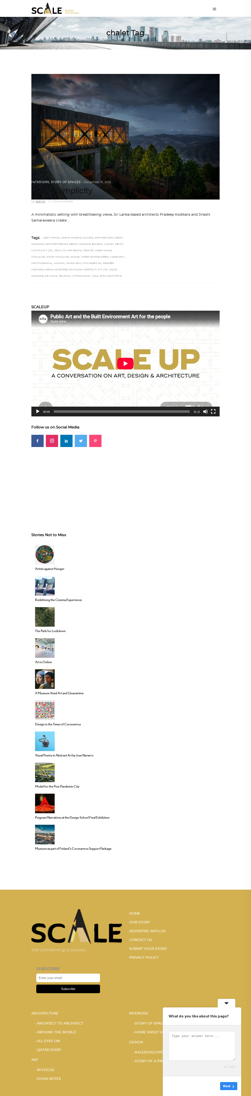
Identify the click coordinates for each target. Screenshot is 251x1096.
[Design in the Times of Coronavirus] (45, 709)
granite (88, 251)
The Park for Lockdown (50, 631)
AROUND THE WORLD (56, 1032)
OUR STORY (139, 922)
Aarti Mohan (51, 238)
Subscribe (68, 989)
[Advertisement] (125, 481)
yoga (95, 276)
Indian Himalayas (58, 257)
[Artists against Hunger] (45, 554)
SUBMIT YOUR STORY (148, 949)
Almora (88, 238)
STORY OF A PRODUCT (155, 1061)
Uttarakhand (81, 276)
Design (136, 1042)
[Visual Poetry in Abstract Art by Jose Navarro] (45, 740)
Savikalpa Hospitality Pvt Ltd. (88, 270)
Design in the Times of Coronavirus (58, 724)
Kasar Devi (117, 257)
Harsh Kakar (103, 251)
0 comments (63, 201)
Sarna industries (56, 270)
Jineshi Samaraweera (95, 257)
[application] (125, 363)
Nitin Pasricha (92, 263)
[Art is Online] (45, 647)
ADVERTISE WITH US (147, 931)
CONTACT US (140, 940)
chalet (108, 244)
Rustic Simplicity (61, 191)
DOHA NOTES (49, 1079)
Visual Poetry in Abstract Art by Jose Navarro (64, 755)
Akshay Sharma (72, 238)
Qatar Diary (49, 1050)
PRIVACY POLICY (143, 957)
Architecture (44, 1013)
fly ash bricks (72, 251)
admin (40, 201)
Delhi (58, 251)
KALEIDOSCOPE (149, 1052)
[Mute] (205, 411)
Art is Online (43, 662)
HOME (134, 913)
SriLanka (65, 276)
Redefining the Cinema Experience (58, 600)
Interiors (40, 182)
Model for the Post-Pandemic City (57, 786)
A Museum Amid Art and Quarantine (59, 693)
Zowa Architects (111, 276)
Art (34, 1060)
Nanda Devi (73, 263)
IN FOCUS (45, 1070)
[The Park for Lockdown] (45, 616)
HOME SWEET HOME (153, 1032)
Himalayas (38, 257)
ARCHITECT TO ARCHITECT (60, 1023)
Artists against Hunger (49, 569)
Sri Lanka (51, 276)
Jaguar (75, 257)
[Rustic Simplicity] (125, 137)
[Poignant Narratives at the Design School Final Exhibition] (45, 802)
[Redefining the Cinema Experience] (45, 585)
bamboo (97, 244)
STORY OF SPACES (66, 182)
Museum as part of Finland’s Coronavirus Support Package (73, 848)
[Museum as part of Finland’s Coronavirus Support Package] (45, 834)
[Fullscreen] (213, 411)
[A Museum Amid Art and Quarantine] (45, 678)
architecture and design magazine (67, 244)
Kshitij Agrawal (41, 263)
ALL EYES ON (48, 1041)
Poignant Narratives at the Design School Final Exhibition (72, 817)
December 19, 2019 (97, 182)
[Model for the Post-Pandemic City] (45, 771)
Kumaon (59, 263)
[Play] (37, 411)
